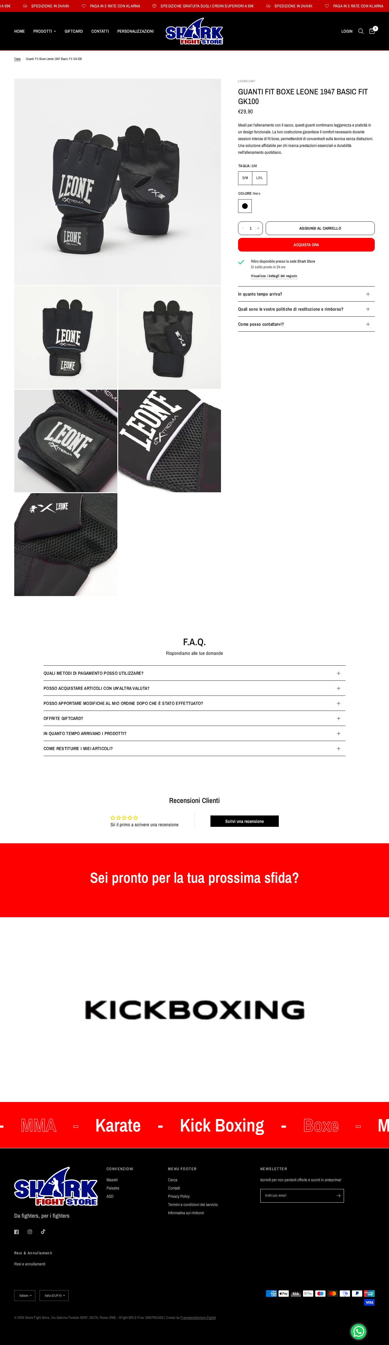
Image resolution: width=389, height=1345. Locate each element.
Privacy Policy (179, 1196)
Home (19, 31)
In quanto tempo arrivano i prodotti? (85, 733)
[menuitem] (21, 31)
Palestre (113, 1188)
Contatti (100, 31)
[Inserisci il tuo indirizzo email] (338, 1196)
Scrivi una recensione (244, 821)
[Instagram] (34, 1232)
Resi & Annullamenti (33, 1253)
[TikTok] (47, 1231)
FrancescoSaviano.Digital (198, 1317)
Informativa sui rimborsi (186, 1213)
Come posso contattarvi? (261, 324)
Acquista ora (306, 244)
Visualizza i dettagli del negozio (274, 275)
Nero (245, 206)
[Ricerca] (361, 31)
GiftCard (74, 31)
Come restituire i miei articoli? (78, 748)
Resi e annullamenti (29, 1264)
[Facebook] (20, 1232)
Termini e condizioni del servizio (193, 1204)
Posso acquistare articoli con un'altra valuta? (97, 688)
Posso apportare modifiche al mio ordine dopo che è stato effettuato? (123, 703)
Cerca (172, 1180)
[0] (371, 31)
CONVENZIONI (120, 1169)
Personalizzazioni (135, 31)
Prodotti (42, 31)
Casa (17, 59)
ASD (110, 1196)
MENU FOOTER (182, 1169)
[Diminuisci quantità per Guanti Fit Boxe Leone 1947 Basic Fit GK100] (242, 228)
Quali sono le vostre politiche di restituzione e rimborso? (291, 309)
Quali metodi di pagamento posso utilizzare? (94, 673)
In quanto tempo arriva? (260, 294)
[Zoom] (209, 90)
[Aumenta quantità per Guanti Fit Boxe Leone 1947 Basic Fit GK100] (258, 228)
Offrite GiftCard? (63, 718)
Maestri (112, 1180)
